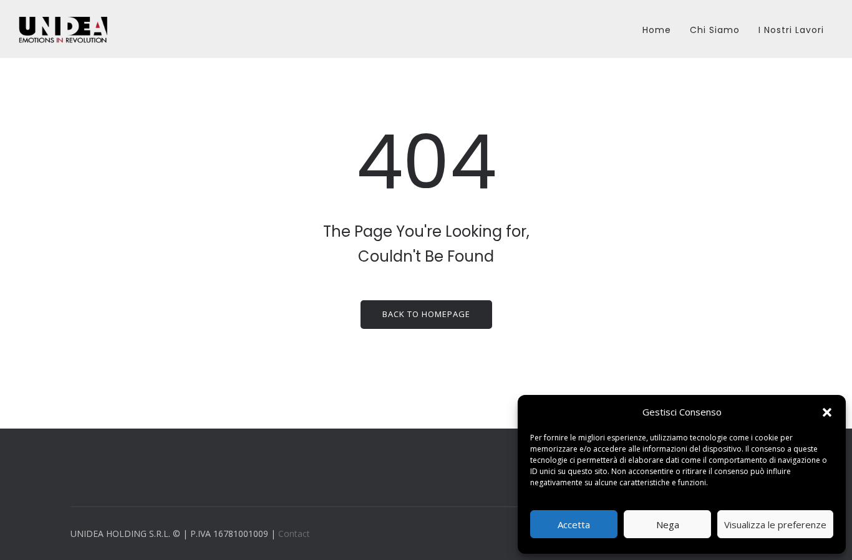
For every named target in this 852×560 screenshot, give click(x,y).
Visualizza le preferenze (775, 524)
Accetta (574, 524)
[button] (827, 412)
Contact (294, 533)
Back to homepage (426, 314)
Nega (667, 524)
